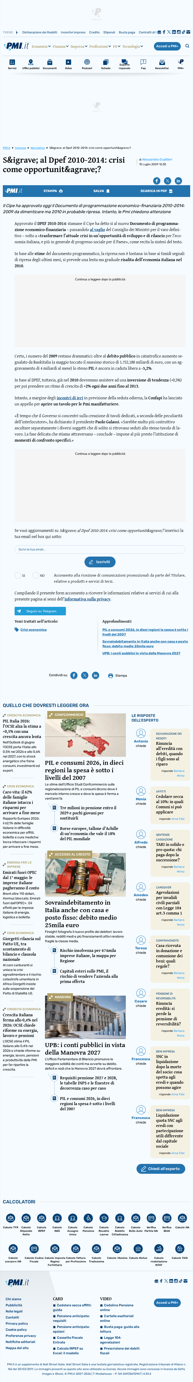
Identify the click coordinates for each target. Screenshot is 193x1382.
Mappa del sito (17, 1348)
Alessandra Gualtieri (157, 159)
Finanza (59, 46)
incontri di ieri (70, 398)
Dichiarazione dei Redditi (39, 32)
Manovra (63, 997)
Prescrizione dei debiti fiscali (120, 1351)
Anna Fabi (178, 819)
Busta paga (127, 32)
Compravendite (167, 940)
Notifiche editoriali (20, 1342)
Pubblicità (14, 1305)
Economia (40, 46)
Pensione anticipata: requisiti (71, 1318)
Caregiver (163, 887)
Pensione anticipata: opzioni (71, 1329)
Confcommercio (69, 715)
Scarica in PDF (154, 191)
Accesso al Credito (72, 854)
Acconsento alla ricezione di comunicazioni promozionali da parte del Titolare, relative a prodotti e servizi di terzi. (119, 578)
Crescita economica (24, 715)
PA (115, 46)
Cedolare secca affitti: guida (72, 1307)
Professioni (98, 46)
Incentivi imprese (73, 32)
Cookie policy (16, 1330)
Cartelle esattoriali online (117, 1318)
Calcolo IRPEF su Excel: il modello (68, 1351)
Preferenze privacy (21, 1336)
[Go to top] (163, 1366)
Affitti (161, 791)
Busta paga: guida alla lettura (119, 1329)
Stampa (51, 191)
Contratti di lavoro (151, 32)
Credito (94, 32)
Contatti (12, 1317)
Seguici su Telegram (41, 611)
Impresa (77, 46)
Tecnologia (131, 46)
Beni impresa (165, 1051)
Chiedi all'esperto (164, 1168)
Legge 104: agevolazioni (110, 1340)
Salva (99, 191)
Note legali (14, 1311)
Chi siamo (13, 1299)
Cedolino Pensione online (116, 1307)
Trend (8, 32)
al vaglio (97, 229)
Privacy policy (17, 1324)
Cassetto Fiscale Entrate (68, 1340)
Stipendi (109, 32)
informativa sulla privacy (87, 599)
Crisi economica (33, 630)
